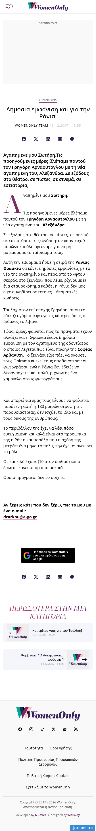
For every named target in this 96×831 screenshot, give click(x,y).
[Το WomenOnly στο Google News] (65, 730)
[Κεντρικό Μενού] (9, 7)
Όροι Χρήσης (61, 748)
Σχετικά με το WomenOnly (48, 787)
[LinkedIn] (48, 139)
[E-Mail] (60, 139)
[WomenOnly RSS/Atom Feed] (76, 730)
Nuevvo (40, 815)
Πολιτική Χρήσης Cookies (48, 775)
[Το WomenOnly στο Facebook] (20, 730)
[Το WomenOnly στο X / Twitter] (53, 730)
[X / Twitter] (36, 139)
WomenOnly (48, 714)
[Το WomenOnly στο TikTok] (42, 730)
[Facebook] (23, 139)
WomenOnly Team (31, 125)
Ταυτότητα (33, 748)
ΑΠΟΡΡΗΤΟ (84, 828)
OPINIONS (48, 100)
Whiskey (73, 815)
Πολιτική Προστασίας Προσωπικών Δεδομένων (48, 762)
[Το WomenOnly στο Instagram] (31, 730)
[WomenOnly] (48, 6)
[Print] (72, 139)
